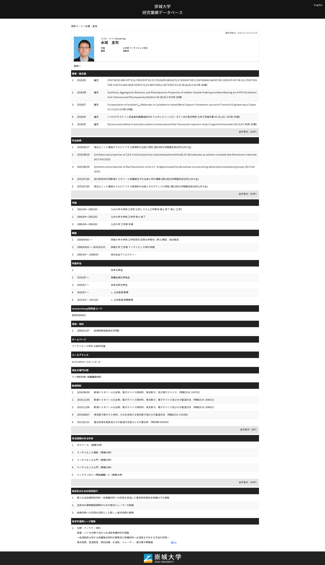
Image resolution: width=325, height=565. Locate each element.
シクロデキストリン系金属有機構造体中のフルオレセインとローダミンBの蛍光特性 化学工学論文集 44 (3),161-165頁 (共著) (173, 116)
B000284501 (79, 315)
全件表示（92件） (248, 194)
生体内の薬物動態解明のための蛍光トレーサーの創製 (105, 505)
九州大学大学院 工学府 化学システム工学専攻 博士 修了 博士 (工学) (146, 209)
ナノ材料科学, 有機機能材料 (86, 376)
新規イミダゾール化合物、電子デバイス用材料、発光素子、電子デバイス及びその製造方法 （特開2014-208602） (155, 407)
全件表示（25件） (248, 131)
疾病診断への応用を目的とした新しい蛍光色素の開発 (105, 512)
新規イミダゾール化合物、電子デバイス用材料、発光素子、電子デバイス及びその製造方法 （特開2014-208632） (155, 399)
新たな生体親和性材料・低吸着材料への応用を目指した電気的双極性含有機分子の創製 (123, 497)
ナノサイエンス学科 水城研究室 (88, 346)
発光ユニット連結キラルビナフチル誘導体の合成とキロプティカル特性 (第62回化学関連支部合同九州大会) (151, 186)
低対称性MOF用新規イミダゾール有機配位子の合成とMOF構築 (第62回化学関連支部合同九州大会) (146, 179)
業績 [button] (76, 66)
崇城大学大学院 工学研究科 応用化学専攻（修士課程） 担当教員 (145, 239)
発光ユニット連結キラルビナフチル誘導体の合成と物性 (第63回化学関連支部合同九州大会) (142, 147)
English (318, 5)
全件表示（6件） (249, 429)
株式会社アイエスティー (124, 254)
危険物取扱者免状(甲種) (106, 330)
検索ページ (77, 26)
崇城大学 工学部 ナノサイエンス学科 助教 (133, 247)
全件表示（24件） (248, 482)
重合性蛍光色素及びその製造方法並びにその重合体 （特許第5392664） (132, 422)
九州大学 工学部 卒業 (122, 224)
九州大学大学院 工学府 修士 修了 (128, 216)
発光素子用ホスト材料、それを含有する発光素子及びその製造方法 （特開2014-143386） (142, 414)
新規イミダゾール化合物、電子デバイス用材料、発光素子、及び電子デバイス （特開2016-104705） (147, 392)
